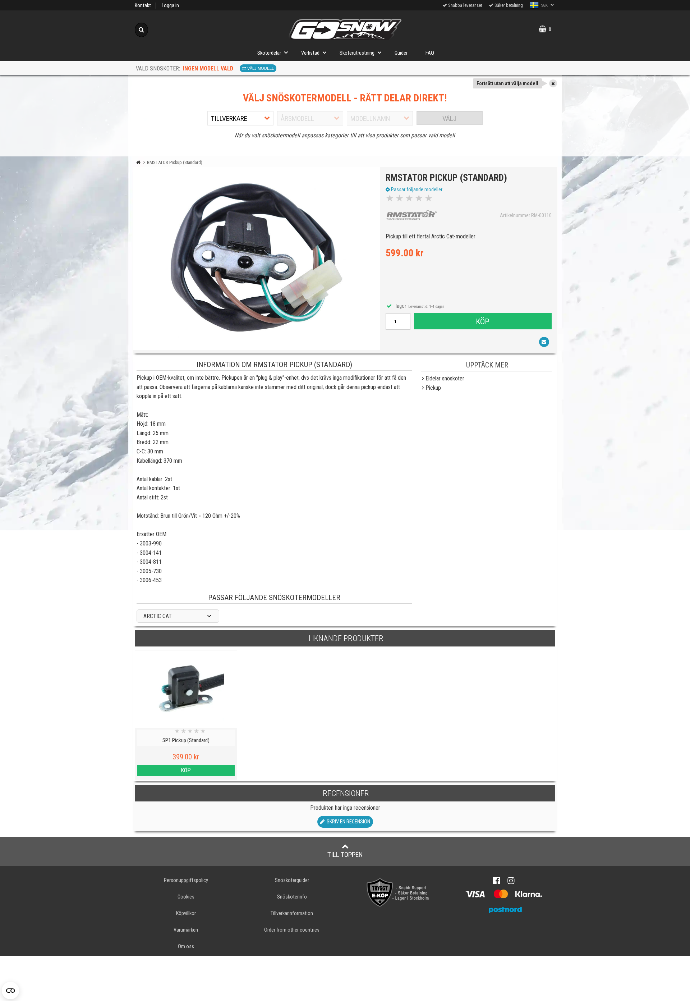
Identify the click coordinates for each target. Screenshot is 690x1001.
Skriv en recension (347, 822)
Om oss (186, 946)
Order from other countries (291, 930)
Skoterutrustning (357, 53)
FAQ (430, 53)
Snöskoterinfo (292, 897)
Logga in (170, 6)
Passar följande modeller (416, 189)
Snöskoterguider (292, 880)
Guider (401, 53)
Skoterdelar (269, 53)
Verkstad (310, 53)
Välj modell (260, 68)
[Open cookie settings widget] (10, 990)
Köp (482, 321)
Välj (449, 118)
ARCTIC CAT (157, 616)
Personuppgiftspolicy (186, 880)
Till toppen (345, 854)
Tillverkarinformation (292, 913)
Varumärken (186, 930)
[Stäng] (553, 83)
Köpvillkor (186, 913)
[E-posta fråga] (544, 342)
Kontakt (143, 6)
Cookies (186, 897)
